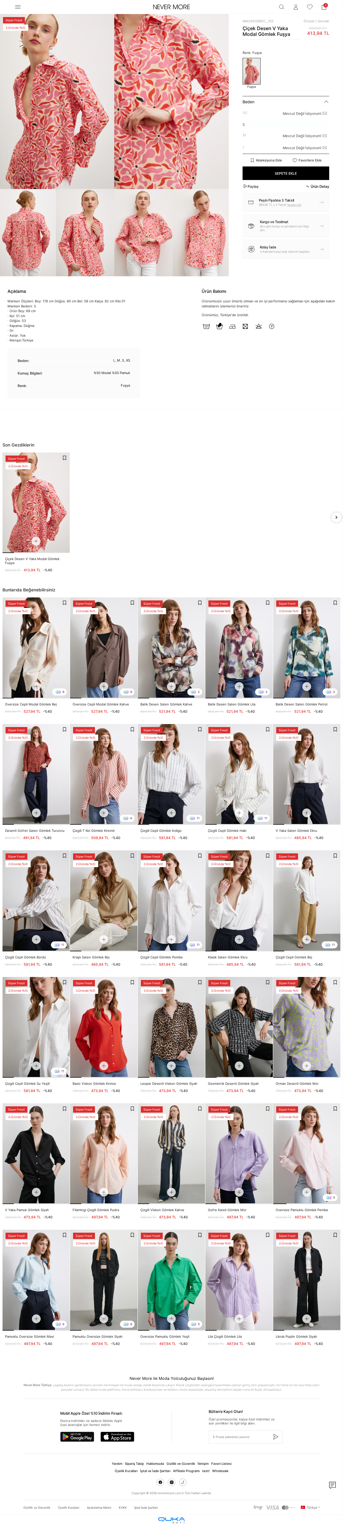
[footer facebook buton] (160, 1482)
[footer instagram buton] (171, 1482)
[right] (336, 517)
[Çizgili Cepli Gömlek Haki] (239, 774)
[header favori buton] (310, 7)
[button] (324, 7)
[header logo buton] (171, 7)
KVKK (123, 1507)
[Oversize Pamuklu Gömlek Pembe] (306, 1153)
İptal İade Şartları (146, 1507)
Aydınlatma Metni (99, 1507)
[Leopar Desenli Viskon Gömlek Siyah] (171, 1027)
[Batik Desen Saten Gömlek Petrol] (306, 647)
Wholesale (220, 1471)
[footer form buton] (275, 1437)
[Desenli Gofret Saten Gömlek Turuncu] (36, 774)
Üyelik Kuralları (126, 1471)
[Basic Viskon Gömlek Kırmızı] (103, 1027)
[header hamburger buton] (18, 7)
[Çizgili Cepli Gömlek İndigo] (171, 774)
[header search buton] (282, 7)
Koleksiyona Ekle (269, 160)
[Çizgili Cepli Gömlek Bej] (306, 900)
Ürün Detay (320, 186)
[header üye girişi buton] (296, 7)
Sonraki (323, 21)
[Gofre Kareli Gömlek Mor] (239, 1153)
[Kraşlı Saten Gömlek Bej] (103, 900)
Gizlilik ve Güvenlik (180, 1464)
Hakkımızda (155, 1464)
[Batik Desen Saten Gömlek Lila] (239, 647)
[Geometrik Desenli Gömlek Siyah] (239, 1027)
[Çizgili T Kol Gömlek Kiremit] (103, 774)
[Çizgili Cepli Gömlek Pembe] (171, 900)
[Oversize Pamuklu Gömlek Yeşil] (171, 1280)
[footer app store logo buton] (117, 1437)
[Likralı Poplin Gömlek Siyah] (306, 1280)
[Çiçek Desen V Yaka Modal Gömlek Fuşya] (36, 503)
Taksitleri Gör (294, 204)
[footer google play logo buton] (77, 1437)
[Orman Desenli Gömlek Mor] (306, 1027)
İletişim (203, 1464)
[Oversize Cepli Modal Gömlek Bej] (36, 647)
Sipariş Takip (134, 1464)
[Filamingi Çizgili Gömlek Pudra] (103, 1153)
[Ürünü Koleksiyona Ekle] (64, 458)
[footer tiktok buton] (183, 1482)
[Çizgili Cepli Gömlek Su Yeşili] (36, 1027)
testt (206, 1471)
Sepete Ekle (286, 173)
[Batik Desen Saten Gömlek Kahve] (171, 647)
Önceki (309, 21)
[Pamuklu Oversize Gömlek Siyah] (103, 1280)
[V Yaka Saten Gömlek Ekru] (306, 774)
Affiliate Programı (186, 1471)
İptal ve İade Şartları (155, 1471)
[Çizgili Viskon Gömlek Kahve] (171, 1153)
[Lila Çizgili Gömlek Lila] (239, 1280)
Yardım (117, 1464)
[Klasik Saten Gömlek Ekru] (239, 900)
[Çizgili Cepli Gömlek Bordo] (36, 900)
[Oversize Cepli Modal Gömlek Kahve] (103, 647)
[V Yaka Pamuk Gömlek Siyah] (36, 1153)
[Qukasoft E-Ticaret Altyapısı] (171, 1520)
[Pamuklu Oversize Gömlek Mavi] (36, 1280)
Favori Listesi (221, 1464)
